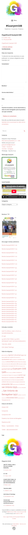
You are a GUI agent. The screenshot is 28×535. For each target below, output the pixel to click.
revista (22, 384)
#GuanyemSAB (14, 25)
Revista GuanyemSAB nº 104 (9, 249)
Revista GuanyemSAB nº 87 (9, 307)
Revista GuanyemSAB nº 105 (9, 245)
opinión (21, 375)
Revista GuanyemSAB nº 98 (9, 271)
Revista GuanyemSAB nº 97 (9, 275)
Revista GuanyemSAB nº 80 (9, 321)
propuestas (7, 384)
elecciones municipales (9, 366)
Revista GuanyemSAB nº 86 (9, 309)
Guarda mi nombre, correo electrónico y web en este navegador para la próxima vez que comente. (14, 109)
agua (23, 355)
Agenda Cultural (14, 355)
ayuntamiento (7, 359)
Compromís (5, 411)
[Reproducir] (3, 197)
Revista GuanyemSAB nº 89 (9, 303)
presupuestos (12, 381)
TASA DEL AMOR (6, 344)
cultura (9, 362)
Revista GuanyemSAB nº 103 (9, 252)
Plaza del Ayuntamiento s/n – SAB (11, 140)
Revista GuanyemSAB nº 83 (9, 315)
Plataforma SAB (6, 422)
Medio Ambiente (17, 372)
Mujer (11, 375)
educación (14, 364)
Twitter (4, 146)
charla (3, 361)
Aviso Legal (6, 516)
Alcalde (12, 357)
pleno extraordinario (7, 379)
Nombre (4, 85)
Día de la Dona (17, 361)
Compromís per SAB (21, 511)
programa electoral (20, 381)
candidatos (15, 359)
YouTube (4, 148)
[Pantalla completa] (24, 197)
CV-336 (4, 336)
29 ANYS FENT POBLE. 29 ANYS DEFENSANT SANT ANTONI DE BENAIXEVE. (9, 481)
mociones (5, 375)
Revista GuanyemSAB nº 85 (9, 311)
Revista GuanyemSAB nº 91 (9, 297)
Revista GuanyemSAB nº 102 (9, 256)
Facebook (9, 146)
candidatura (21, 359)
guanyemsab (7, 369)
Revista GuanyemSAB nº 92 (9, 294)
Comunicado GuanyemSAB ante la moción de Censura (8, 501)
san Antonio (9, 387)
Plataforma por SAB (11, 511)
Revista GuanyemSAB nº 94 (9, 286)
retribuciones (16, 384)
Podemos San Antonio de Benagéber (11, 418)
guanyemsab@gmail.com (8, 144)
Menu (15, 20)
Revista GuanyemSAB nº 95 (9, 282)
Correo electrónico (8, 92)
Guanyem (22, 366)
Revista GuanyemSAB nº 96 (9, 279)
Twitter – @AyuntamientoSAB (9, 429)
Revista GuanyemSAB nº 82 (9, 317)
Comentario (5, 64)
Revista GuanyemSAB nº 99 (9, 267)
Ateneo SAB (5, 407)
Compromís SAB (6, 414)
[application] (14, 191)
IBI (7, 372)
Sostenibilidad (21, 397)
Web (3, 99)
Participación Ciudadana (9, 377)
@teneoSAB (5, 355)
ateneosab (17, 357)
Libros (11, 372)
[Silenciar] (22, 197)
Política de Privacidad (14, 516)
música (15, 375)
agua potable (5, 357)
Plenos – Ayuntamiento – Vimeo (10, 426)
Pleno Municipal (16, 379)
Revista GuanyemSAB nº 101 (9, 260)
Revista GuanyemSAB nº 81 (9, 319)
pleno (20, 377)
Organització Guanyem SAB (9, 43)
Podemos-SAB (19, 513)
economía (7, 364)
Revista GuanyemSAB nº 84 (9, 313)
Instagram (10, 148)
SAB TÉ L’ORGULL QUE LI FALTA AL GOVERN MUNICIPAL (9, 466)
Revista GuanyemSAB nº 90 (9, 301)
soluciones (12, 398)
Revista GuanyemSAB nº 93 (9, 290)
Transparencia (6, 400)
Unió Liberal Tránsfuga (8, 347)
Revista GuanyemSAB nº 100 (9, 264)
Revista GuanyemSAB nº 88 (9, 305)
